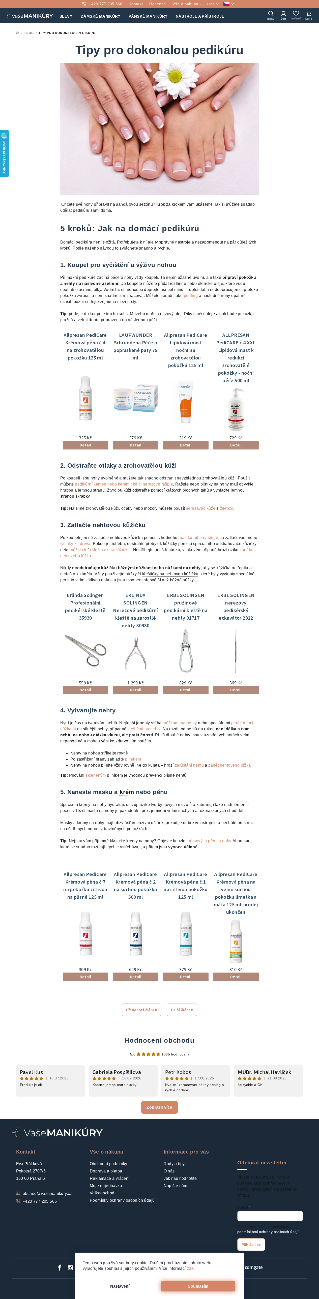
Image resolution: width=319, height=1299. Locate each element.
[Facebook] (59, 1268)
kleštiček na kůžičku (111, 550)
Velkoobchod (102, 1193)
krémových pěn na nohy (209, 841)
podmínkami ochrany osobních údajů (268, 1232)
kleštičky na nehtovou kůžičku (170, 574)
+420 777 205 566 (105, 4)
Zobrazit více (159, 1107)
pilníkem (133, 759)
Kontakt (136, 4)
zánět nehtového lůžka (229, 765)
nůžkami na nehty (180, 723)
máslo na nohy (100, 810)
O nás (169, 1171)
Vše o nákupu (185, 4)
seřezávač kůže (201, 508)
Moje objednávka (106, 1186)
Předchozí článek (141, 1010)
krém (127, 792)
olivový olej (171, 314)
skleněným (95, 775)
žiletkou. (228, 508)
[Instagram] (71, 1268)
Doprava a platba (106, 1171)
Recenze (157, 4)
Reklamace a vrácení (110, 1178)
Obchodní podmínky (108, 1164)
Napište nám (175, 1186)
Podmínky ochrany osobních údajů (122, 1200)
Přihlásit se (251, 1245)
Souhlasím (198, 1286)
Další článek (182, 1010)
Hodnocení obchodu (159, 1040)
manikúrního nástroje (198, 537)
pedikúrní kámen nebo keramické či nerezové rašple (124, 484)
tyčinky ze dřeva (75, 543)
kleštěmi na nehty (144, 729)
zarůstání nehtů (189, 765)
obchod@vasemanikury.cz (47, 1193)
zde (190, 1268)
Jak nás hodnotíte (180, 1178)
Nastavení (119, 1286)
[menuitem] (65, 15)
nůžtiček (78, 550)
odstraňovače (228, 543)
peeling (191, 295)
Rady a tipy (174, 1164)
